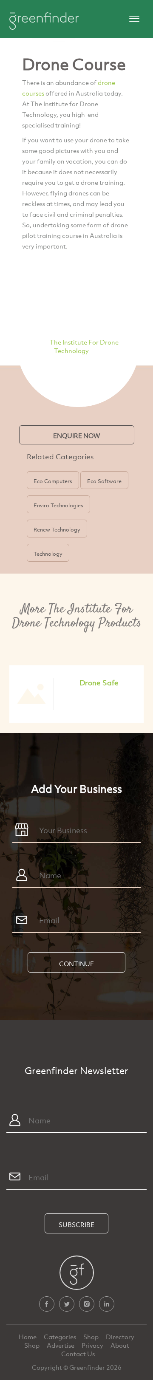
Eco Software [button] (104, 481)
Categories (60, 1336)
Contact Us (78, 1353)
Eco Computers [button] (53, 481)
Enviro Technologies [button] (58, 505)
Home (28, 1336)
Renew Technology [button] (57, 529)
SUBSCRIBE (76, 1224)
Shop (91, 1336)
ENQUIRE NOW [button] (76, 435)
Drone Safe (99, 682)
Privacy (93, 1345)
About (119, 1345)
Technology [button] (48, 553)
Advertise (61, 1345)
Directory (120, 1336)
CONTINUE (76, 963)
